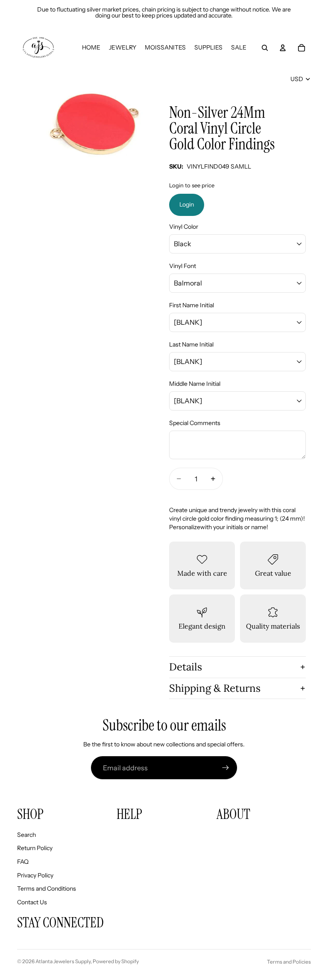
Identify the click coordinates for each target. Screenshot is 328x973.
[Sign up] (225, 768)
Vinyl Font (182, 266)
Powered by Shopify (116, 961)
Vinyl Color (183, 226)
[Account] (282, 47)
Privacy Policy (35, 875)
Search (26, 835)
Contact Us (32, 902)
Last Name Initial (191, 344)
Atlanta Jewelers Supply (63, 961)
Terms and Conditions (46, 888)
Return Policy (35, 848)
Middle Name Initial (194, 383)
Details (185, 666)
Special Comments (194, 423)
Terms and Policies (289, 961)
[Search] (264, 47)
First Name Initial (191, 305)
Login (186, 204)
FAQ (23, 861)
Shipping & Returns (215, 688)
